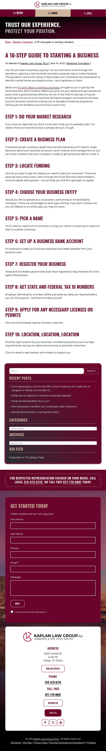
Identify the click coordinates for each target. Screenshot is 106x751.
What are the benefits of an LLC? (30, 401)
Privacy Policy (40, 742)
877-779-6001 (72, 482)
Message (15, 577)
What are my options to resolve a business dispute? (41, 395)
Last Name (16, 533)
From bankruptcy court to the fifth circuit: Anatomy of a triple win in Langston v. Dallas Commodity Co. (50, 388)
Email (55, 13)
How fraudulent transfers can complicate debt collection (44, 406)
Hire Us (53, 712)
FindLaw (91, 742)
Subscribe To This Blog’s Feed (26, 457)
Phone (14, 548)
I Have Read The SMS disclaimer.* (30, 612)
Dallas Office (53, 668)
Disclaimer (15, 742)
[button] (17, 12)
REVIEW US (53, 703)
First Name (16, 519)
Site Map (27, 742)
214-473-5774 (33, 482)
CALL (89, 13)
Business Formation (78, 63)
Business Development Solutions (66, 742)
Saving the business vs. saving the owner (35, 412)
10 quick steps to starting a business (38, 87)
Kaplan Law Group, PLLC (34, 63)
